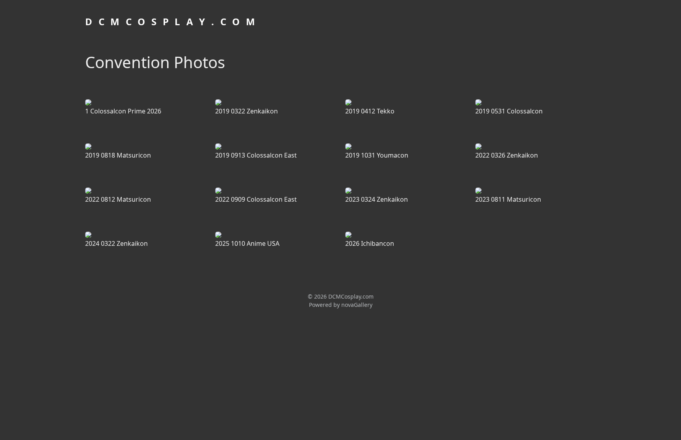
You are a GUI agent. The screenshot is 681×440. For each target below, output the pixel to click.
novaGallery (356, 304)
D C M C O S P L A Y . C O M (171, 21)
